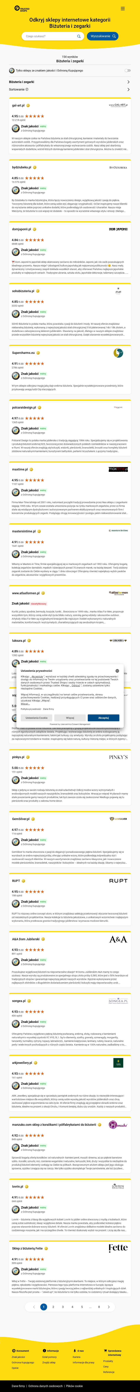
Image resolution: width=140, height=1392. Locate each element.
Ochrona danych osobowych (45, 1386)
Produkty (108, 1361)
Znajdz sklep (48, 1362)
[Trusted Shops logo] (22, 8)
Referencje (108, 1372)
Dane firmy (18, 1386)
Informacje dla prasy (83, 1362)
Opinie (15, 1368)
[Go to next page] (108, 1307)
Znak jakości (18, 1357)
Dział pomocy (49, 1357)
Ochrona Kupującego (23, 1362)
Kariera (76, 1357)
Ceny (106, 1366)
